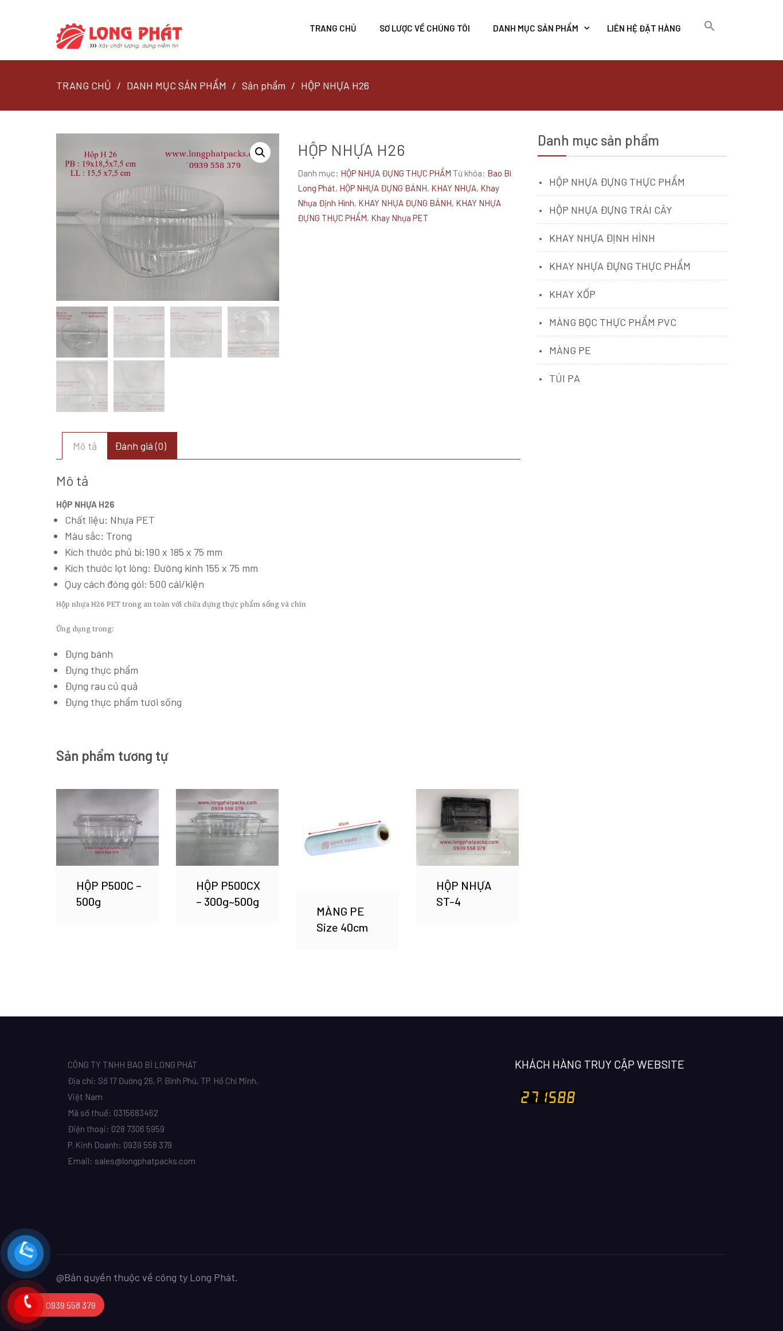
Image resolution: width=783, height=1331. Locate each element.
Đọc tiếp (107, 827)
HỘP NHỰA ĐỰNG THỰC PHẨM (395, 173)
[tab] (85, 446)
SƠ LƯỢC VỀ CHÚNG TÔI (424, 28)
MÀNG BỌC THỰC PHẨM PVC (612, 322)
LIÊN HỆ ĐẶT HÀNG (644, 28)
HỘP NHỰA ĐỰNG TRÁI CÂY (610, 209)
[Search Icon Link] (709, 26)
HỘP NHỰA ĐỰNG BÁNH (383, 188)
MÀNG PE (570, 350)
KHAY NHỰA (453, 188)
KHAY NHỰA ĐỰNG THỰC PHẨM (620, 266)
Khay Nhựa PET (399, 218)
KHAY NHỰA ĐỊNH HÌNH (602, 237)
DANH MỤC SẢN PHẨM (535, 28)
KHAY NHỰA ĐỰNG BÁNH (405, 203)
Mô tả (85, 445)
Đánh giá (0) (140, 445)
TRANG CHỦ (333, 28)
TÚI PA (564, 378)
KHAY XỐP (572, 294)
